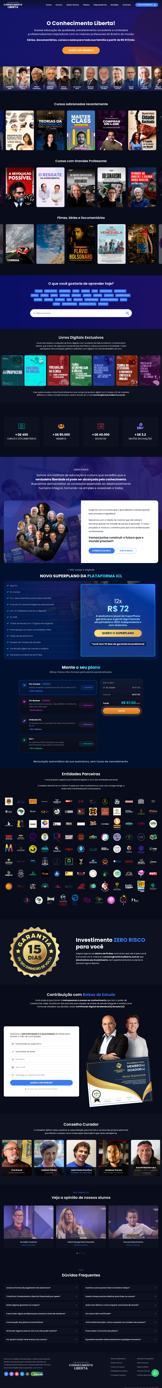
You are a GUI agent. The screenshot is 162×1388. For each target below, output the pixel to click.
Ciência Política (50, 291)
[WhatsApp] (155, 1373)
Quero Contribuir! (41, 1082)
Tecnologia (60, 300)
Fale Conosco (143, 1363)
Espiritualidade (106, 291)
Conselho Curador (118, 1375)
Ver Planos (126, 550)
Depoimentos (100, 5)
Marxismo (97, 295)
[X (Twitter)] (22, 1374)
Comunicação (65, 291)
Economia (85, 291)
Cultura (39, 291)
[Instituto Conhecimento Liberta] (13, 5)
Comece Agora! (101, 550)
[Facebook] (6, 1374)
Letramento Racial (122, 295)
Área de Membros (145, 5)
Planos (86, 5)
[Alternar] (77, 1253)
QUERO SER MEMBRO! (81, 50)
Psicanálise (103, 304)
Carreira (38, 300)
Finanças (87, 295)
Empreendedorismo (69, 304)
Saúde (95, 291)
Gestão (75, 291)
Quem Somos (72, 5)
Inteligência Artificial (87, 304)
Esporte (56, 304)
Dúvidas (114, 5)
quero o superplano (118, 633)
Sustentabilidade (91, 300)
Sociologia (109, 295)
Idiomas (54, 295)
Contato (127, 5)
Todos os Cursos (118, 1367)
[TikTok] (27, 1374)
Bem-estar (78, 300)
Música (123, 300)
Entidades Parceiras (119, 1371)
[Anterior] (4, 130)
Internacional (120, 291)
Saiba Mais (38, 1368)
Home (49, 5)
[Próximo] (158, 130)
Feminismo (48, 300)
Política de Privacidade (146, 1375)
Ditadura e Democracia (109, 300)
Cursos (59, 5)
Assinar (121, 711)
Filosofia (44, 295)
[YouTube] (17, 1374)
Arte (69, 300)
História (35, 295)
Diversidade (65, 295)
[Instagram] (11, 1374)
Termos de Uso (143, 1371)
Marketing (76, 295)
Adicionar (87, 705)
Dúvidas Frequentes (145, 1358)
